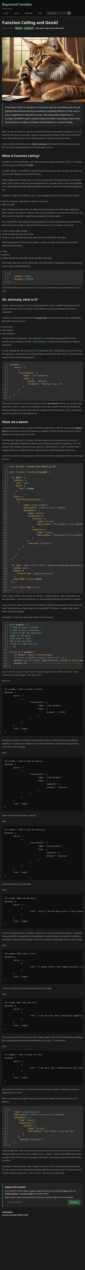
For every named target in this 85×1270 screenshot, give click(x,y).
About (16, 13)
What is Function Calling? (21, 156)
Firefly (30, 165)
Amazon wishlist (11, 1193)
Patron (66, 1191)
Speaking (28, 13)
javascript (19, 28)
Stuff (40, 13)
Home (6, 13)
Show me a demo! (15, 422)
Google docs (41, 318)
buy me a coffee (27, 1193)
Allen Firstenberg (39, 144)
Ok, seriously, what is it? (20, 299)
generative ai (29, 28)
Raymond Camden (17, 4)
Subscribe (74, 1202)
